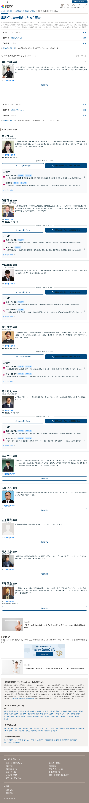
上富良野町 (23, 714)
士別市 (22, 711)
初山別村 (6, 716)
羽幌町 (78, 714)
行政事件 (54, 731)
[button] (44, 190)
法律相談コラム (11, 769)
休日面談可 (57, 740)
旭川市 (13, 155)
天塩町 (18, 716)
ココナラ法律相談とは (14, 763)
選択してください (17, 38)
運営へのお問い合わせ (14, 778)
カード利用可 (19, 740)
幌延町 (71, 716)
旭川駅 (7, 157)
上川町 (6, 714)
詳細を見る (44, 85)
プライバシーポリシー (57, 769)
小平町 (67, 714)
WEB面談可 (17, 742)
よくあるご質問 (11, 775)
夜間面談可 (65, 740)
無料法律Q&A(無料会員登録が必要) (23, 698)
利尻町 (58, 716)
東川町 (12, 80)
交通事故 (25, 728)
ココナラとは (11, 772)
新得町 (77, 716)
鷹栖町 (58, 711)
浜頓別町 (29, 716)
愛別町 (81, 711)
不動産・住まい (8, 731)
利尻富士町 (64, 716)
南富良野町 (39, 714)
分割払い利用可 (29, 740)
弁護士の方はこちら (79, 2)
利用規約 (52, 766)
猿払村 (23, 716)
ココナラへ (6, 2)
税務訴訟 (47, 731)
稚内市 (16, 711)
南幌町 (39, 711)
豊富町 (47, 716)
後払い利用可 (39, 740)
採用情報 (9, 793)
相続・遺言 (18, 728)
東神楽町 (64, 711)
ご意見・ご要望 (54, 763)
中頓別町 (36, 716)
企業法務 (40, 731)
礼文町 (53, 716)
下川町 (57, 714)
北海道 (6, 80)
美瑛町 (16, 714)
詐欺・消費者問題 (71, 728)
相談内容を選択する (9, 48)
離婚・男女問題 (8, 728)
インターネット (45, 728)
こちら (41, 56)
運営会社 (9, 790)
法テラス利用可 (8, 740)
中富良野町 (31, 714)
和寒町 (46, 714)
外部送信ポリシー (55, 772)
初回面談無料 (48, 740)
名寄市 (27, 711)
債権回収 (81, 728)
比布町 (75, 711)
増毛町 (62, 714)
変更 (84, 32)
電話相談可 (73, 740)
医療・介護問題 (19, 731)
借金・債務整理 (34, 728)
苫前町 (73, 714)
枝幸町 (42, 716)
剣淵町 (51, 714)
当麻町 (70, 711)
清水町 (6, 719)
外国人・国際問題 (31, 731)
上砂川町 (52, 711)
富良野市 (33, 711)
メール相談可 (8, 742)
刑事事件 (62, 728)
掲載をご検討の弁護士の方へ (59, 775)
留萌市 (11, 711)
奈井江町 (45, 711)
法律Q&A (9, 766)
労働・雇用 (54, 728)
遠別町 (12, 716)
